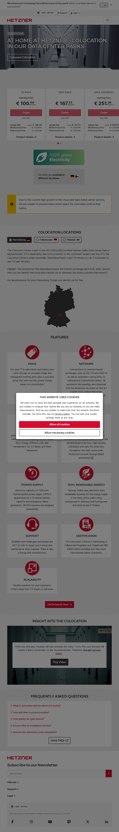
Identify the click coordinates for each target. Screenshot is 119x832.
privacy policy (62, 414)
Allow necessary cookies (59, 432)
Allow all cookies (59, 424)
